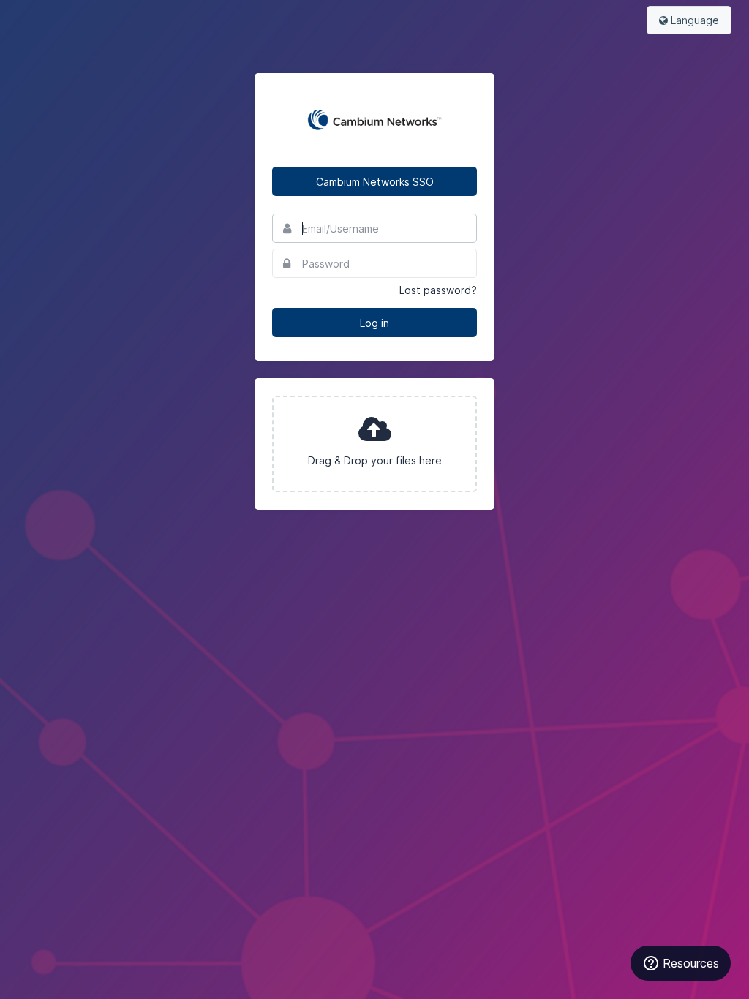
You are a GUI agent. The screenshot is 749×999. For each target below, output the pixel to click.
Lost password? (438, 290)
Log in (374, 323)
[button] (374, 444)
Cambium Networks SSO (375, 182)
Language (693, 20)
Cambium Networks (374, 120)
